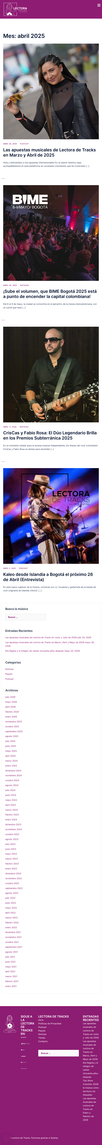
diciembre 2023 (13, 824)
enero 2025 (11, 765)
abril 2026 (10, 706)
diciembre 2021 (13, 932)
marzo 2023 (11, 858)
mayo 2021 (10, 966)
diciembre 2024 (13, 770)
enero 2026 (11, 716)
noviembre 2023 (13, 829)
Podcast (23, 568)
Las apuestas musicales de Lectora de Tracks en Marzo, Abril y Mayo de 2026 (44, 642)
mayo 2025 (11, 751)
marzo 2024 (11, 809)
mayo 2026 (11, 702)
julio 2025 (10, 741)
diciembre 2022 (13, 873)
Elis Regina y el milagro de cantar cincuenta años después (34, 651)
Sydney (54, 1137)
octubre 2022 (12, 883)
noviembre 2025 (13, 721)
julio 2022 (10, 898)
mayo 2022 (11, 907)
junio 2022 (10, 903)
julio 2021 (10, 956)
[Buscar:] (25, 617)
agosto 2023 (11, 839)
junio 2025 (10, 746)
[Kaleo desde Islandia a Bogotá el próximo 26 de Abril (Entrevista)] (51, 515)
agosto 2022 (11, 893)
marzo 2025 (11, 760)
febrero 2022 (12, 922)
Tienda (41, 1037)
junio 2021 (10, 961)
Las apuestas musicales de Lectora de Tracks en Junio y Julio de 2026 (41, 637)
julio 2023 (10, 844)
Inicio (41, 1020)
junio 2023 (10, 849)
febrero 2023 (12, 863)
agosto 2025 (11, 736)
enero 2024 (11, 819)
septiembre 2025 (14, 731)
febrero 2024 (12, 814)
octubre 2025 (12, 726)
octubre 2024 (12, 780)
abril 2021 (10, 971)
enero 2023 (11, 868)
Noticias (24, 285)
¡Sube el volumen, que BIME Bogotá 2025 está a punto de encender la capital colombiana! (50, 294)
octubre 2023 (12, 834)
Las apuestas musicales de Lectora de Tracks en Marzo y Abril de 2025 (49, 152)
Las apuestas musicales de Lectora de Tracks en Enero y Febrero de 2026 (89, 1109)
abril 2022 (10, 912)
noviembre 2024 (13, 775)
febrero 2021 (11, 981)
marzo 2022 (11, 917)
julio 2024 (10, 790)
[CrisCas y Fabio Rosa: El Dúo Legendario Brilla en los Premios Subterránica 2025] (51, 374)
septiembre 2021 (13, 947)
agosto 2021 (11, 952)
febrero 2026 (12, 711)
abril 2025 (10, 756)
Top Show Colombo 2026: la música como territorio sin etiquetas (91, 1087)
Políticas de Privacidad (49, 1023)
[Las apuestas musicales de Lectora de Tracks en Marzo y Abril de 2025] (51, 91)
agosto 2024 (11, 785)
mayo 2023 (11, 853)
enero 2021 (11, 986)
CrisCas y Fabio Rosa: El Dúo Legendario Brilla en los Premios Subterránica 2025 (50, 435)
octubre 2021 (12, 942)
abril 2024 (10, 805)
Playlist (24, 144)
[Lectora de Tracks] (15, 9)
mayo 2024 (11, 800)
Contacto (43, 1041)
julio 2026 (10, 697)
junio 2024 (10, 795)
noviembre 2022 (13, 878)
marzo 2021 (11, 976)
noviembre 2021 (13, 937)
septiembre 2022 (14, 888)
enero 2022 (11, 927)
